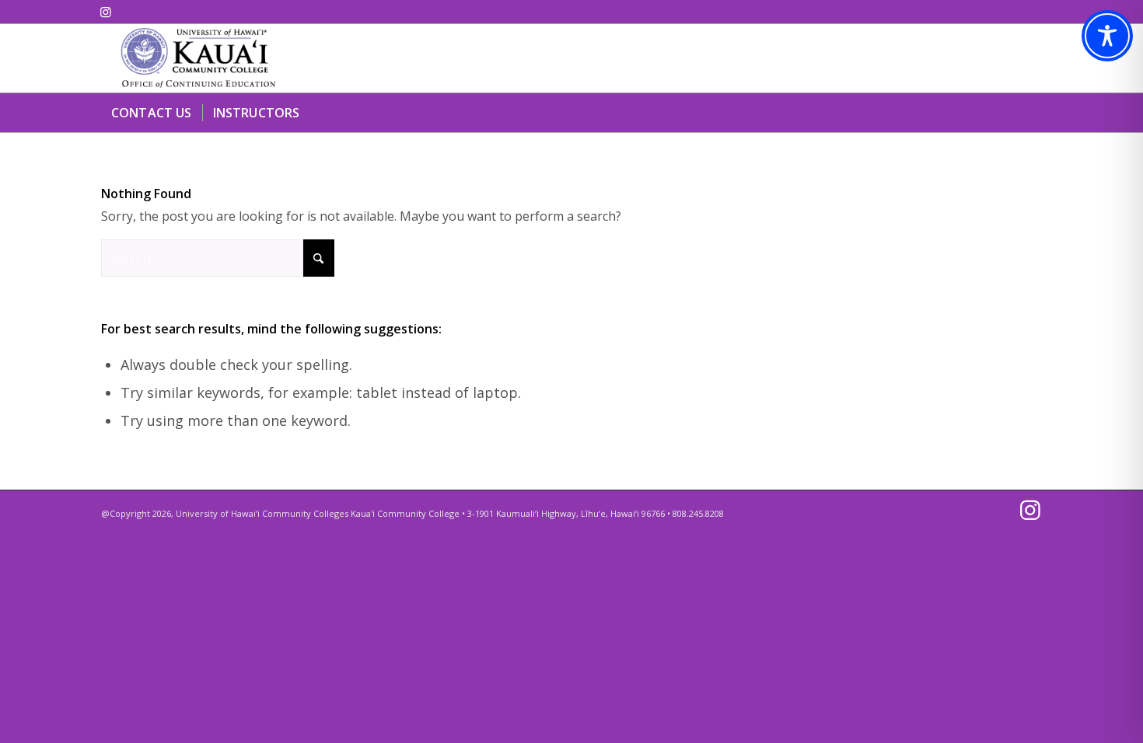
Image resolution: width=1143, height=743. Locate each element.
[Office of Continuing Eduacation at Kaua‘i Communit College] (198, 58)
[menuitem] (151, 112)
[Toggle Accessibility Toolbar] (1107, 36)
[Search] (1032, 112)
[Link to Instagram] (105, 11)
